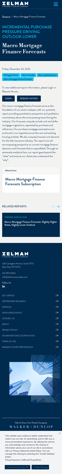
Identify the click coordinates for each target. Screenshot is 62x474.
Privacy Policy (10, 330)
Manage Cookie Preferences (17, 347)
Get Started (8, 295)
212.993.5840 (9, 273)
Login (8, 98)
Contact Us (8, 318)
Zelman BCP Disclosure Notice (18, 335)
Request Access (29, 98)
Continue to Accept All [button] (17, 467)
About (5, 324)
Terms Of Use (9, 341)
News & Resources (12, 312)
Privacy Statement (12, 459)
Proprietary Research (14, 301)
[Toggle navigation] (56, 4)
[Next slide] (58, 206)
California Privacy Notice (31, 459)
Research (6, 16)
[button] (40, 467)
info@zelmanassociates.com (15, 277)
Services (6, 307)
